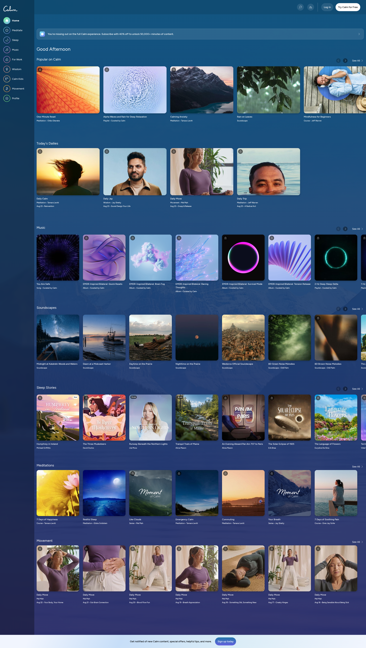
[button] (200, 34)
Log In (327, 7)
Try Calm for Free (348, 7)
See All (356, 60)
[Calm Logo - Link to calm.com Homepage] (10, 8)
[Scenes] (310, 7)
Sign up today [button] (226, 641)
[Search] (300, 7)
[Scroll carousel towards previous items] (338, 60)
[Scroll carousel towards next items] (345, 60)
